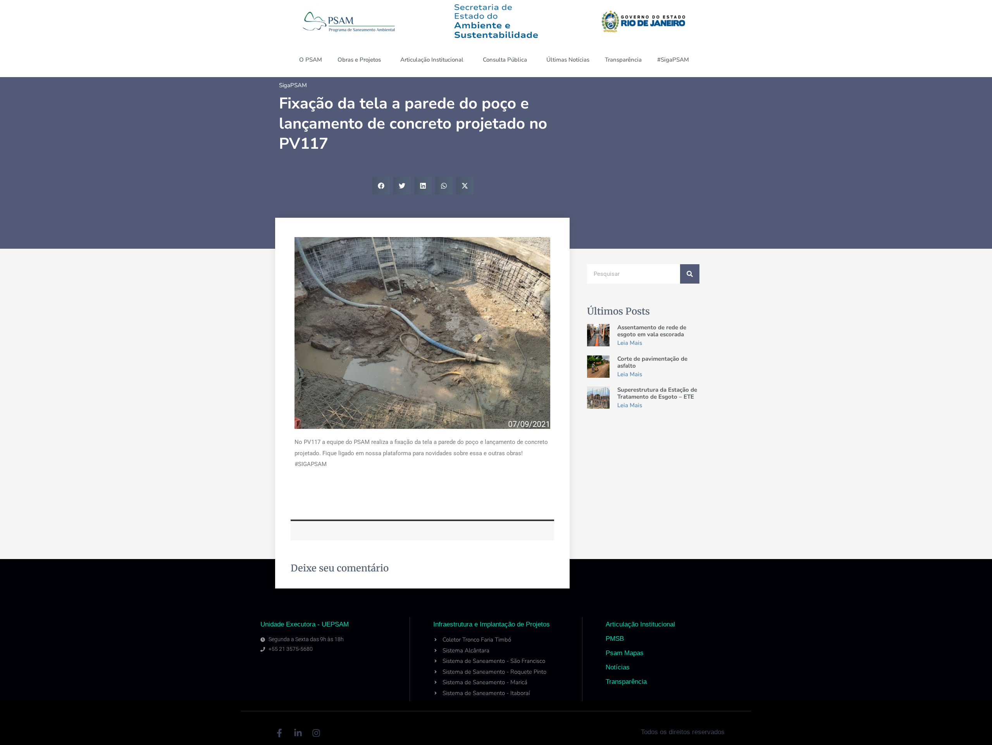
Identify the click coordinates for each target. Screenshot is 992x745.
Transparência (623, 60)
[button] (381, 185)
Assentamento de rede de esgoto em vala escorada (651, 330)
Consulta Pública (505, 60)
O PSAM (310, 60)
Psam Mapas (625, 653)
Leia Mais (629, 343)
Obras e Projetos (359, 60)
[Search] (689, 274)
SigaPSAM (293, 85)
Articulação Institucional (431, 60)
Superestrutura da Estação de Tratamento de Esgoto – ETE (657, 393)
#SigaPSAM (673, 60)
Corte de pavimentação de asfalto (652, 362)
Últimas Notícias (567, 60)
